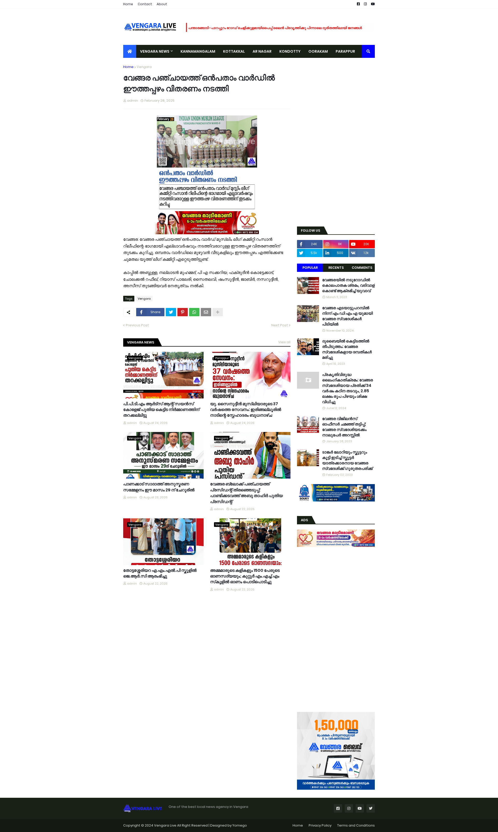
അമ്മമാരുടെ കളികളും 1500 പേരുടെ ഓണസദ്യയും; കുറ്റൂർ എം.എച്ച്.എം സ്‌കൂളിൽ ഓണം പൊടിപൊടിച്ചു (245, 576)
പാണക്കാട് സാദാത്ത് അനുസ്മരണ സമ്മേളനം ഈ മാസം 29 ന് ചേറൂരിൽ (159, 487)
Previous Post (137, 325)
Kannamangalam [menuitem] (198, 51)
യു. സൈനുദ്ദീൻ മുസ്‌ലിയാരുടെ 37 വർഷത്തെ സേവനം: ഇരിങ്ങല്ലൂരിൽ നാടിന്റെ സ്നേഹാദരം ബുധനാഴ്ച (245, 409)
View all (284, 342)
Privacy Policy (320, 825)
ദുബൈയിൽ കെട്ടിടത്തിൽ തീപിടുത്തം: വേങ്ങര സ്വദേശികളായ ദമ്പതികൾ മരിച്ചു (347, 349)
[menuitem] (129, 51)
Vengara (144, 66)
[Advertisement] (336, 142)
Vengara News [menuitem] (154, 51)
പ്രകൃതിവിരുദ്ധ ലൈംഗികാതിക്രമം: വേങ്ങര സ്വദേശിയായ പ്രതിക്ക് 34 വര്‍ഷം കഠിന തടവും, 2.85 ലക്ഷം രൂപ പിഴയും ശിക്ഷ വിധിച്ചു (347, 388)
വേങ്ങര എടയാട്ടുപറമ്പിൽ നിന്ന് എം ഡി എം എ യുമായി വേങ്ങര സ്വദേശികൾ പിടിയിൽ (347, 316)
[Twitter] (171, 312)
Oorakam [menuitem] (318, 51)
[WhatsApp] (194, 312)
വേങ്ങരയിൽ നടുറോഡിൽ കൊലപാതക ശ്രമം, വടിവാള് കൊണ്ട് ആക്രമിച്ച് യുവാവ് (348, 285)
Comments (362, 267)
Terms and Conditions (356, 825)
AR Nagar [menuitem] (262, 51)
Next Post (279, 325)
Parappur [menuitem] (345, 51)
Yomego (239, 825)
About (162, 4)
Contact (145, 4)
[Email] (206, 312)
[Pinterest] (182, 312)
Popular (310, 267)
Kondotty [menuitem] (290, 51)
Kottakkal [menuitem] (234, 51)
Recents (336, 267)
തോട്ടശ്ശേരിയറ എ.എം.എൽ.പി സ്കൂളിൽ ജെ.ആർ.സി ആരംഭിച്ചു (160, 573)
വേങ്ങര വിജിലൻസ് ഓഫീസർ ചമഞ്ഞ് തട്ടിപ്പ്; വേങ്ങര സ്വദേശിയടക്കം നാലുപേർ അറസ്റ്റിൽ (344, 427)
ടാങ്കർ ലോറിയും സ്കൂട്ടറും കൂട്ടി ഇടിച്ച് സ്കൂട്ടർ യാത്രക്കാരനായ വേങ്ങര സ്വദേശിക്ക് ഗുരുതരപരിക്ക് (347, 460)
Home (128, 4)
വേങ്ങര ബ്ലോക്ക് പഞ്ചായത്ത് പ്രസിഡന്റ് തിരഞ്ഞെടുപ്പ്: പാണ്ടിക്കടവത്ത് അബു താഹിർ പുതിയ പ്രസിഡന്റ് (246, 492)
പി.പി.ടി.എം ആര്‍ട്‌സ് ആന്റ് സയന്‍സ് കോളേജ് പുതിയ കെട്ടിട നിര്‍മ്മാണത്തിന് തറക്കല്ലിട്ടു (161, 409)
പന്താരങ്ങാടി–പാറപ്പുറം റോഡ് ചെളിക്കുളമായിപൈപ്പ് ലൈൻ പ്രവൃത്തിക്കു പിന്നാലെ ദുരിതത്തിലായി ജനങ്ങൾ (275, 27)
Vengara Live (165, 825)
